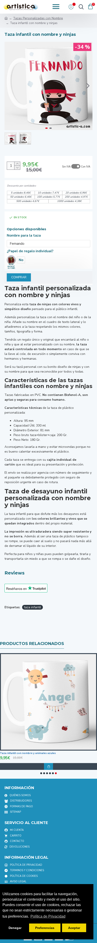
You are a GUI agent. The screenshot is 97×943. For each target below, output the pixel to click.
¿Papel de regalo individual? (30, 251)
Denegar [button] (15, 928)
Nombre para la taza (24, 235)
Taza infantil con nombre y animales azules (28, 753)
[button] (9, 85)
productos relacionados (32, 643)
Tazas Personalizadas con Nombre (38, 18)
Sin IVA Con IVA (76, 166)
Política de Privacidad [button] (47, 916)
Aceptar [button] (74, 928)
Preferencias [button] (44, 928)
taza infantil (32, 607)
